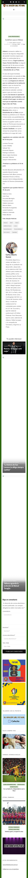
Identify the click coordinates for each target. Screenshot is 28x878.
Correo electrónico (9, 635)
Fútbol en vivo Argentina (11, 869)
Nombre (6, 627)
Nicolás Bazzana (8, 229)
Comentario (6, 611)
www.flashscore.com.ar (10, 865)
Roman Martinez (18, 229)
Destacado (21, 784)
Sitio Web (6, 643)
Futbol (16, 222)
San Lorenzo (7, 232)
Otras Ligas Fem (14, 829)
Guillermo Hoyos (7, 225)
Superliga (14, 232)
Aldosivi (5, 222)
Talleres (14, 581)
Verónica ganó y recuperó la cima (14, 831)
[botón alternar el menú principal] (14, 10)
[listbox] (14, 775)
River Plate (13, 786)
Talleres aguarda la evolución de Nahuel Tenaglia (11, 585)
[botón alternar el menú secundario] (3, 2)
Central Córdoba (8, 346)
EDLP (11, 222)
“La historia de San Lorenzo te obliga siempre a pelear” (14, 467)
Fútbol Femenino (14, 827)
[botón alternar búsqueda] (24, 2)
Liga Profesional (14, 36)
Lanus (15, 225)
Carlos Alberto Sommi (15, 42)
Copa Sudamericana (10, 784)
